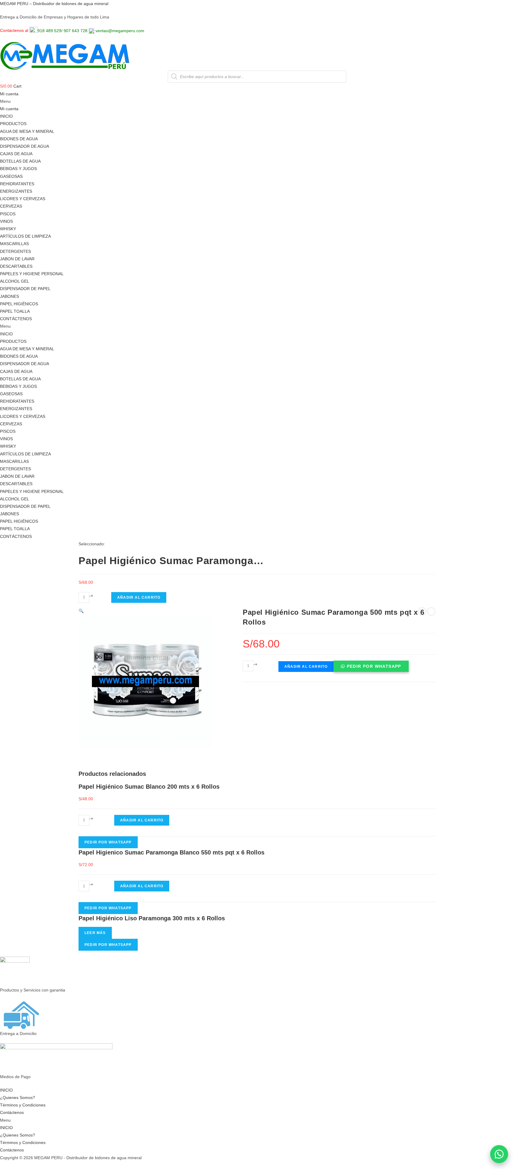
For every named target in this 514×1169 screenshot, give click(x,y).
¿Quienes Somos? (17, 1097)
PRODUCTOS (13, 123)
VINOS (6, 221)
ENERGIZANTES (16, 191)
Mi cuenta (9, 93)
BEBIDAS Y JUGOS (18, 168)
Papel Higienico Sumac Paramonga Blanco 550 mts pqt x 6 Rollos (171, 852)
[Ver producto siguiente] (431, 611)
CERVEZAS (11, 206)
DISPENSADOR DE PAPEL (25, 288)
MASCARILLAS (14, 243)
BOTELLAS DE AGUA (20, 161)
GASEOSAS (11, 176)
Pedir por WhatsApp (374, 666)
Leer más (95, 933)
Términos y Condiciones (23, 1105)
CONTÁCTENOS (16, 318)
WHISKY (8, 228)
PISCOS (7, 213)
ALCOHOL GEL (14, 281)
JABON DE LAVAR (17, 258)
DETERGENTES (15, 251)
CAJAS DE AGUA (16, 153)
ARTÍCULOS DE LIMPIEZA (25, 236)
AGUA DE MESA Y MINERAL (27, 131)
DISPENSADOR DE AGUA (24, 146)
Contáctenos (12, 1112)
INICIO (6, 116)
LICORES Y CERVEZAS (22, 198)
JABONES (9, 296)
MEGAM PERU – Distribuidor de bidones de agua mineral (54, 3)
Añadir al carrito (138, 597)
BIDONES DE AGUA (19, 138)
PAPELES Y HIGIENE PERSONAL (32, 273)
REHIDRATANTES (17, 183)
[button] (499, 1154)
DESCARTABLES (16, 266)
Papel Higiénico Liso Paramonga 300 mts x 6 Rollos (152, 918)
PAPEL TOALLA (15, 311)
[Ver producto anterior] (422, 611)
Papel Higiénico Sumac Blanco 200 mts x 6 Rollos (149, 786)
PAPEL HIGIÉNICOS (19, 303)
